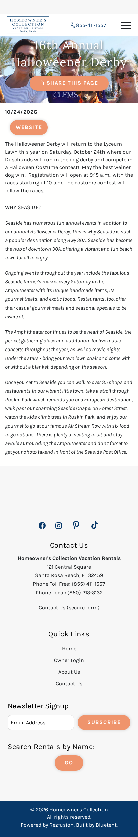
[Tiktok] (94, 525)
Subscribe (104, 722)
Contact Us (69, 683)
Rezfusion (61, 825)
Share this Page (72, 83)
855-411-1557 (91, 25)
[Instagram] (58, 529)
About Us (69, 672)
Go (69, 762)
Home (69, 648)
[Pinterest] (76, 525)
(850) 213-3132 (85, 592)
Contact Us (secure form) (69, 607)
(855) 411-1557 (88, 584)
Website (29, 127)
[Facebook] (42, 529)
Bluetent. (107, 825)
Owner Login (69, 660)
